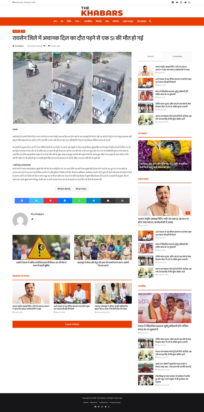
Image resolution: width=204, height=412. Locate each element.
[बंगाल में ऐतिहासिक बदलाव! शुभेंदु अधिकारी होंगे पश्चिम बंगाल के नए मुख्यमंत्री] (145, 95)
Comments (177, 56)
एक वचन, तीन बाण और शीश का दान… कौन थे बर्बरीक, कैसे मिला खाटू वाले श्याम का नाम (163, 165)
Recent (151, 56)
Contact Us (103, 402)
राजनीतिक (88, 21)
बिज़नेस (99, 21)
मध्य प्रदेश (16, 31)
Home (86, 402)
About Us (93, 402)
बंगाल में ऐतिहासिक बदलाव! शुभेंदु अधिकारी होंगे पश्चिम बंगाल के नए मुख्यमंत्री (171, 93)
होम (55, 21)
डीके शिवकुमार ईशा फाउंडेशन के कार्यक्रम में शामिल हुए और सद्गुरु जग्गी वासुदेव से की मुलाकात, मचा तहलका (172, 379)
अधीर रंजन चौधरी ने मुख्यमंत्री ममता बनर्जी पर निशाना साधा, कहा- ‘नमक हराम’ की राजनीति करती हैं (173, 365)
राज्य (77, 21)
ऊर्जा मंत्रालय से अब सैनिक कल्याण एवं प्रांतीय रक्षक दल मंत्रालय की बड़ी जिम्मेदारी (72, 307)
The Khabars (19, 46)
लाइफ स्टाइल (128, 21)
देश (62, 21)
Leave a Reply (72, 324)
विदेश (69, 21)
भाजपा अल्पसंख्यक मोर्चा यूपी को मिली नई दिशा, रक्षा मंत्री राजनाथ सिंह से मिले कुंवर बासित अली (173, 118)
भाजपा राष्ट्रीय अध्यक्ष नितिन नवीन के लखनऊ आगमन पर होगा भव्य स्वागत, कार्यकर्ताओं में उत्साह (30, 307)
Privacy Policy (115, 402)
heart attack (64, 189)
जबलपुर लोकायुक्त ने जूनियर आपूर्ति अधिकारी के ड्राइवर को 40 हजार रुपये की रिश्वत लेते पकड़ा (111, 307)
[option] (165, 155)
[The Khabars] (102, 11)
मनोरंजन (116, 21)
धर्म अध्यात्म (141, 21)
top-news (81, 189)
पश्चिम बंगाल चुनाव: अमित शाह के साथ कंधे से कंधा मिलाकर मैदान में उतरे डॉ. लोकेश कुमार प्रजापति (173, 105)
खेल (107, 21)
